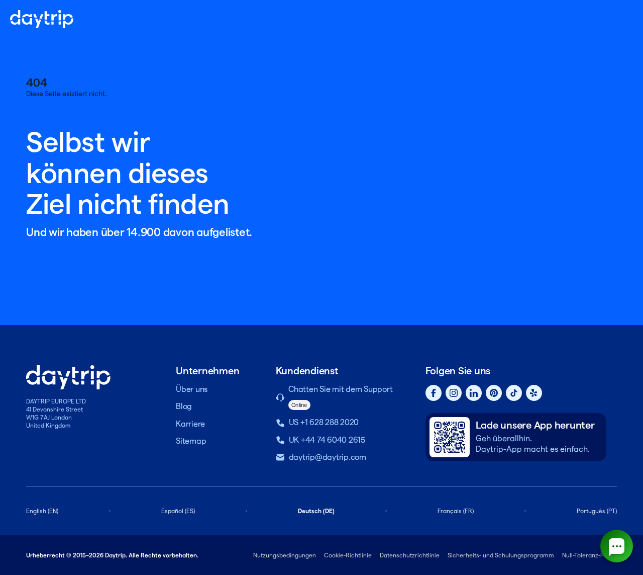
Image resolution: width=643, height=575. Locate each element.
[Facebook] (433, 393)
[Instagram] (454, 393)
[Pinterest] (494, 393)
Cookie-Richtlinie (348, 555)
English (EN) (42, 511)
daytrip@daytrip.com (327, 457)
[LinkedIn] (474, 393)
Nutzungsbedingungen (284, 555)
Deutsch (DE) (316, 511)
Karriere (190, 424)
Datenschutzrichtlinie (410, 555)
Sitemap (191, 441)
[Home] (41, 19)
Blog (184, 406)
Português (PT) (597, 511)
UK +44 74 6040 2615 (327, 440)
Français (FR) (456, 511)
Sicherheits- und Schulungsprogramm (501, 555)
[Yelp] (534, 393)
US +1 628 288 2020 (324, 422)
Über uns (191, 389)
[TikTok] (514, 393)
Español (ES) (178, 511)
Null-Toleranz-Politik (589, 555)
